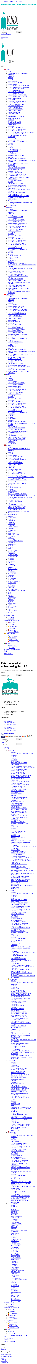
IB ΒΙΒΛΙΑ (11, 76)
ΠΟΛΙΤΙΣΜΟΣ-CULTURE (15, 183)
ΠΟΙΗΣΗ (10, 182)
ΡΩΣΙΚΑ (10, 593)
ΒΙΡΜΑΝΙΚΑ (11, 528)
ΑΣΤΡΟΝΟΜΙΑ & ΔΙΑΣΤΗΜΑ (17, 104)
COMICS (10, 71)
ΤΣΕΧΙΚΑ (11, 609)
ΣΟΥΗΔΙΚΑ (11, 601)
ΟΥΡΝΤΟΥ (11, 579)
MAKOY (10, 516)
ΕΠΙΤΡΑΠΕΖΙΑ (12, 138)
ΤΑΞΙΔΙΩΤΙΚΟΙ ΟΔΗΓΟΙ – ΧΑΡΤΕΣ (18, 196)
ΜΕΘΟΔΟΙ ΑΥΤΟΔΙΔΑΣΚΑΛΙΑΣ (17, 158)
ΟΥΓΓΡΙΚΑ (11, 576)
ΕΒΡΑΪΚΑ (11, 538)
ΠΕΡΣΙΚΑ (11, 584)
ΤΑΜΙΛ (10, 604)
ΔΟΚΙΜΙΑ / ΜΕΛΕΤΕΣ (14, 121)
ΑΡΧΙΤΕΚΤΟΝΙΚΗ (13, 102)
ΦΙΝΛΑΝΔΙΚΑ (12, 612)
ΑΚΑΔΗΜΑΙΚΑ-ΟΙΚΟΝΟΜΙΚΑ (17, 96)
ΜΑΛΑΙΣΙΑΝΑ (12, 567)
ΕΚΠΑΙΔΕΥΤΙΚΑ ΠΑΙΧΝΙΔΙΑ (17, 129)
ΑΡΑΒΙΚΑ (11, 522)
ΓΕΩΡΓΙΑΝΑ (11, 533)
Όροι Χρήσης (8, 721)
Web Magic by (7, 733)
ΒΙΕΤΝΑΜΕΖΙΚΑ (13, 527)
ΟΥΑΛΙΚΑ (11, 575)
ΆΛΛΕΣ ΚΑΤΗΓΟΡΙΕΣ (14, 98)
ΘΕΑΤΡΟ (10, 143)
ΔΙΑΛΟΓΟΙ (11, 120)
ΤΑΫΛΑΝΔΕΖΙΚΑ (13, 606)
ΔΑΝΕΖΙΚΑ (11, 536)
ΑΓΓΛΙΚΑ (12, 622)
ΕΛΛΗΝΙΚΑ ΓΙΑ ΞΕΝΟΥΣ (15, 541)
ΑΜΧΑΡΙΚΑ (11, 521)
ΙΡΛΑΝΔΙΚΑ (11, 552)
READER (10, 79)
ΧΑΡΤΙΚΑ (11, 617)
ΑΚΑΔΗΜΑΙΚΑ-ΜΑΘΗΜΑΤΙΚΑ (17, 95)
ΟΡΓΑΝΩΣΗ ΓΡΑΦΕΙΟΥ (15, 169)
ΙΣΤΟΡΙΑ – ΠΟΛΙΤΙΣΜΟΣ (15, 149)
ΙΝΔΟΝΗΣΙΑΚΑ (12, 550)
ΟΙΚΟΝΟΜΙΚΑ (12, 166)
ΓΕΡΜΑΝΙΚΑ (12, 320)
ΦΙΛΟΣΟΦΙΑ (11, 200)
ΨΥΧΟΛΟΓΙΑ (12, 205)
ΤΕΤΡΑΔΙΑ (11, 619)
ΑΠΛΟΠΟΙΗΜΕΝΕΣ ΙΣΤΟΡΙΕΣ (17, 101)
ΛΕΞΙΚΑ (10, 152)
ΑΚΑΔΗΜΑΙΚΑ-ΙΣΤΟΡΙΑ (15, 93)
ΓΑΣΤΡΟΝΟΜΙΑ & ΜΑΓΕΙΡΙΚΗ (17, 116)
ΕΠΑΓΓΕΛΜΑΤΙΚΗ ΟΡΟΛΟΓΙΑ (17, 135)
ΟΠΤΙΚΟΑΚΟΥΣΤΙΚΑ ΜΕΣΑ (16, 168)
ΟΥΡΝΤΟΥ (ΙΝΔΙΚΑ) (14, 581)
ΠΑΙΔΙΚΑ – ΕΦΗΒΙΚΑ (14, 171)
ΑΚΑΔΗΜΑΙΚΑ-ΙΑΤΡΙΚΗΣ (16, 92)
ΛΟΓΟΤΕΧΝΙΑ (12, 154)
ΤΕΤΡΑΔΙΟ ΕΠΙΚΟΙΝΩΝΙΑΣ (16, 197)
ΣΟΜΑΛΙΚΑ (11, 598)
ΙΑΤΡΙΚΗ (10, 146)
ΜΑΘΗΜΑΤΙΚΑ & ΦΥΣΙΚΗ (16, 155)
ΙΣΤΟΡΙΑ (10, 148)
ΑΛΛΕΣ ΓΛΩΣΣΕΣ (13, 632)
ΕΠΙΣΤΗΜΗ (11, 137)
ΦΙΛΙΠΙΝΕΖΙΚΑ (12, 611)
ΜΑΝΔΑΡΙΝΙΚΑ (12, 569)
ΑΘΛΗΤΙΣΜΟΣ (12, 81)
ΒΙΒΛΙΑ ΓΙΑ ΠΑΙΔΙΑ (14, 107)
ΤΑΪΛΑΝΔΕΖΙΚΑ (13, 603)
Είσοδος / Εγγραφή (9, 1341)
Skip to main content (16, 1)
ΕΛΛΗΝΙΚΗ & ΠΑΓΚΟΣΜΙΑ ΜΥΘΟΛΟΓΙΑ (21, 132)
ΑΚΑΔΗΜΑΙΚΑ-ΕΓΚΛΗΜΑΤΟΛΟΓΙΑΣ (19, 87)
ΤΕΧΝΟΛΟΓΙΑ (12, 199)
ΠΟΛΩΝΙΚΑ (11, 586)
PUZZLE (10, 78)
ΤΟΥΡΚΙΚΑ (11, 607)
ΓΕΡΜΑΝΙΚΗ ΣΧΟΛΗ (14, 118)
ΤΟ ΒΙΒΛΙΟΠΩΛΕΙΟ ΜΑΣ (19, 1335)
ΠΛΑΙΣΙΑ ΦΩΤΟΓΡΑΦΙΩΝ (15, 180)
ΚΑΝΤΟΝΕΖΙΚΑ (13, 555)
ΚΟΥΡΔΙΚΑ (11, 561)
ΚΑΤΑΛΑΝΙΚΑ (12, 556)
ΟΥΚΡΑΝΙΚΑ (12, 578)
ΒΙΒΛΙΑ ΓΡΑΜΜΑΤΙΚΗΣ (15, 109)
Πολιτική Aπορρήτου (10, 722)
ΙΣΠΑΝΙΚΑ (12, 630)
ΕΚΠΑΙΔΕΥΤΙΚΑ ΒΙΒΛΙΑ (15, 127)
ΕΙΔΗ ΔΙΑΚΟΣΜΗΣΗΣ (14, 123)
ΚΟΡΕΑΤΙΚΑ (11, 559)
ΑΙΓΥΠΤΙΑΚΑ (12, 517)
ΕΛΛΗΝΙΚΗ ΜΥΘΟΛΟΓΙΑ (16, 134)
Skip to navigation (6, 1)
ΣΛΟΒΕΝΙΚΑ (12, 597)
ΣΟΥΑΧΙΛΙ (11, 600)
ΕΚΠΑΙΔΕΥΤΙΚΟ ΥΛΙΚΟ (15, 130)
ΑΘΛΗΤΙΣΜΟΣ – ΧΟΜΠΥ (15, 82)
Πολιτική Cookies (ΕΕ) (10, 724)
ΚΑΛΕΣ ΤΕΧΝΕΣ (13, 151)
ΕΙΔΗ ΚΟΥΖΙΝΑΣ (13, 124)
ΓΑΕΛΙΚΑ (11, 531)
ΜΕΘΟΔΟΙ (11, 157)
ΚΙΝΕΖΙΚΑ (11, 558)
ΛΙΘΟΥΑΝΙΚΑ (12, 566)
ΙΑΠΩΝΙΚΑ (11, 547)
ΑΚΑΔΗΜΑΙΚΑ (12, 84)
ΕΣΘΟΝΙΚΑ (11, 542)
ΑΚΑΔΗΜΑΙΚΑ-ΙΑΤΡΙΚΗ (15, 90)
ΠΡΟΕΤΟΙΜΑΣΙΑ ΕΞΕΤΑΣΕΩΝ (17, 185)
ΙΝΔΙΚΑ (10, 548)
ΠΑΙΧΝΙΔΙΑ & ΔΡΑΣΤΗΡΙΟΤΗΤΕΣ (18, 174)
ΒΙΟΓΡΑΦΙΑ (11, 115)
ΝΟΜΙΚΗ (10, 161)
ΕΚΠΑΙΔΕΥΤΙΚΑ (13, 126)
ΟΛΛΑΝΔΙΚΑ (12, 573)
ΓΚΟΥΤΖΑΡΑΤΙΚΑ (13, 534)
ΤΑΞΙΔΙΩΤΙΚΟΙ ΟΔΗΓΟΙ (15, 194)
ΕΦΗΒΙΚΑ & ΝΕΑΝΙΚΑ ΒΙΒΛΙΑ (17, 141)
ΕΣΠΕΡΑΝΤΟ (12, 544)
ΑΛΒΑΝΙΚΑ (11, 519)
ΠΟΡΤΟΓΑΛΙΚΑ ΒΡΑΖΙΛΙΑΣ (16, 590)
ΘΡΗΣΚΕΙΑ (11, 144)
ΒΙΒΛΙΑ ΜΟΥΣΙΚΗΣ (14, 112)
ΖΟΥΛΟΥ (10, 545)
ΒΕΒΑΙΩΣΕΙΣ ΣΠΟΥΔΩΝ (15, 106)
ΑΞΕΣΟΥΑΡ (11, 99)
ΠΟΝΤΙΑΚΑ (11, 587)
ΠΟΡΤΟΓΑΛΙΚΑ (12, 589)
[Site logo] (9, 30)
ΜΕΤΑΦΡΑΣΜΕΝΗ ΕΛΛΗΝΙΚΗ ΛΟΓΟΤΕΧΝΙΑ (22, 160)
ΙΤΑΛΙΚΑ (12, 628)
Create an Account (6, 1354)
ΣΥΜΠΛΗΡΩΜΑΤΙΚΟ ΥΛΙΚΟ (16, 193)
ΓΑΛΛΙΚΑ (12, 624)
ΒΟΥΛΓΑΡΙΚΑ (12, 530)
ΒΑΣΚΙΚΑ (11, 525)
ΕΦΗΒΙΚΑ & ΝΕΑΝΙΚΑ (15, 140)
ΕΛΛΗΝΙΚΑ (11, 539)
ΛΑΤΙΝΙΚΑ (11, 564)
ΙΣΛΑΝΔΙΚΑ (11, 553)
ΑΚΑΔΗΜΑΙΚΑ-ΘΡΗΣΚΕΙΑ (16, 89)
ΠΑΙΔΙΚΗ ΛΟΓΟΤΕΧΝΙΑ (15, 172)
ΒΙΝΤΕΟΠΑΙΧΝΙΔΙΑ (14, 113)
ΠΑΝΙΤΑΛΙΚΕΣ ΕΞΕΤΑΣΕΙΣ (16, 175)
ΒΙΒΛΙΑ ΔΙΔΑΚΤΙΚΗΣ (14, 110)
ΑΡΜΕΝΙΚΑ (11, 524)
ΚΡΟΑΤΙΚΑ (11, 562)
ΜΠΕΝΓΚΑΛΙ (12, 570)
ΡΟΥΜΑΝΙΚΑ (12, 592)
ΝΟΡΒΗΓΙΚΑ (12, 572)
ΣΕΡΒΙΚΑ (10, 595)
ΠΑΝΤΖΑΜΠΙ (12, 583)
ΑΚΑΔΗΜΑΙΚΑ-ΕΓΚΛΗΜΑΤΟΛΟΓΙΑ (19, 85)
